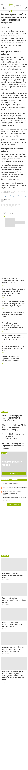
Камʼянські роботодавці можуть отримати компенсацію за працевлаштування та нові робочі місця (13, 292)
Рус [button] (5, 8)
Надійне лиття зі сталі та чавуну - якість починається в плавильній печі (13, 625)
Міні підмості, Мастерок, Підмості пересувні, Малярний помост (13, 575)
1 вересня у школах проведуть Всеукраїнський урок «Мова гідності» (13, 314)
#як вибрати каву (22, 196)
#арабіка (10, 196)
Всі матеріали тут (14, 473)
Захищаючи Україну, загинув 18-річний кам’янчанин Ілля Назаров (13, 445)
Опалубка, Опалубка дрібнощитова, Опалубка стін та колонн (14, 600)
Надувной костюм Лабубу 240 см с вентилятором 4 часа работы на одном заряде (13, 649)
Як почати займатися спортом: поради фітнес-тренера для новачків (13, 348)
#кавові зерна (4, 196)
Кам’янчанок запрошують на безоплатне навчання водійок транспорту (14, 427)
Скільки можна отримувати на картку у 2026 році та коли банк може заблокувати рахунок (13, 304)
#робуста (15, 196)
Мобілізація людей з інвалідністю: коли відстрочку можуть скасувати (13, 281)
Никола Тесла (7, 199)
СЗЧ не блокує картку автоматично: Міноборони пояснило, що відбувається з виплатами (12, 326)
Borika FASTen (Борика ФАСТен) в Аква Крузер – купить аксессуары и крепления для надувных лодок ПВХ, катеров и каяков (13, 676)
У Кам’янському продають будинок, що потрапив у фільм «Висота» (13, 417)
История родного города (12, 463)
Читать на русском (5, 27)
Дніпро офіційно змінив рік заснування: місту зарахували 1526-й (13, 436)
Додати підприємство (14, 504)
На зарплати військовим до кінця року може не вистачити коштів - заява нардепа (13, 338)
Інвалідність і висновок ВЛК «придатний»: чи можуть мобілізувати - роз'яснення (12, 359)
